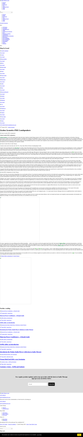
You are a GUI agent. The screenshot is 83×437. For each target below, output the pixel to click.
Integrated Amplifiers (6, 33)
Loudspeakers (5, 34)
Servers (3, 42)
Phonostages (4, 37)
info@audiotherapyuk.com (11, 124)
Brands (3, 3)
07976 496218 (3, 124)
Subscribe (51, 384)
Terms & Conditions (12, 424)
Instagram (6, 23)
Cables (3, 30)
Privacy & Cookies (3, 424)
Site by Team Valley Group (31, 424)
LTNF (3, 9)
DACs (3, 32)
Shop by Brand (5, 413)
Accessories (4, 28)
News (3, 5)
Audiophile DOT (5, 29)
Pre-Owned (4, 4)
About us (4, 407)
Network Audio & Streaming (8, 35)
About (3, 8)
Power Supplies (5, 40)
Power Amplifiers (5, 38)
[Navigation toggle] (0, 11)
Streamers (4, 43)
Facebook (2, 23)
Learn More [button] (39, 434)
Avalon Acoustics (11, 127)
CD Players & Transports (7, 31)
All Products (4, 27)
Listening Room (5, 6)
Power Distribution (6, 39)
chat (73, 252)
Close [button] (79, 434)
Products (4, 2)
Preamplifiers (4, 41)
